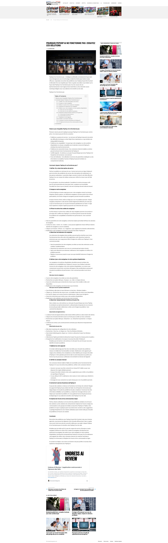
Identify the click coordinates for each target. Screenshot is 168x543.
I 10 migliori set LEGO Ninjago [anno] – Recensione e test (64, 14)
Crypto (83, 3)
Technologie (106, 3)
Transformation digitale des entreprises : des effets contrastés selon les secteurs (110, 113)
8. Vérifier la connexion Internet (65, 118)
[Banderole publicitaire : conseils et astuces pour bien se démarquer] (58, 504)
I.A (101, 3)
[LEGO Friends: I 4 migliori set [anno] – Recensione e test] (90, 10)
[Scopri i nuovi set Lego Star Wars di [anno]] (77, 10)
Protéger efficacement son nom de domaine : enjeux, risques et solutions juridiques (82, 513)
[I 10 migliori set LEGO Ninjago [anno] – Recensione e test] (65, 10)
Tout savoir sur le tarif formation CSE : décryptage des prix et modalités (56, 533)
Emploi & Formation (51, 530)
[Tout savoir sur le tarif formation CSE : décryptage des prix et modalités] (58, 524)
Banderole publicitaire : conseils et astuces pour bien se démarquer (57, 513)
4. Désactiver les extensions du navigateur (67, 106)
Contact (111, 541)
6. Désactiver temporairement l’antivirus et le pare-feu (70, 112)
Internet (78, 3)
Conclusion (58, 123)
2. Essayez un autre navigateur (65, 103)
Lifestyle (72, 3)
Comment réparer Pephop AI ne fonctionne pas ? (68, 100)
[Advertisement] (84, 30)
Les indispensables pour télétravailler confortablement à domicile (108, 127)
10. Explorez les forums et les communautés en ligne (71, 122)
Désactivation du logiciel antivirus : (67, 114)
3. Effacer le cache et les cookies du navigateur (68, 104)
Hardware (113, 3)
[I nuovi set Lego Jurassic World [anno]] (103, 11)
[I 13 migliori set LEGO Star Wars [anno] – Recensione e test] (52, 10)
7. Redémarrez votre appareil (64, 117)
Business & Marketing (93, 3)
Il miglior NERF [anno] (114, 16)
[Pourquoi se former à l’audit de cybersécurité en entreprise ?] (84, 524)
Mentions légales (118, 541)
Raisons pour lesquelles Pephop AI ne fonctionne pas (69, 98)
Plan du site (106, 541)
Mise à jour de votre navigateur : (66, 109)
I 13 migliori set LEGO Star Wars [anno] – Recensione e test (52, 14)
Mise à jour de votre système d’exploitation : (69, 111)
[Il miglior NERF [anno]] (115, 11)
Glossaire (100, 541)
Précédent (47, 12)
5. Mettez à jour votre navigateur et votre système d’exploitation (72, 108)
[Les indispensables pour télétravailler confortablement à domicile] (111, 120)
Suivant (121, 12)
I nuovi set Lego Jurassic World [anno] (101, 16)
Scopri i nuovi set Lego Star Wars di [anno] (77, 14)
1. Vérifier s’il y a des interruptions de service (68, 101)
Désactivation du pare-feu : (65, 115)
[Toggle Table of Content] (85, 96)
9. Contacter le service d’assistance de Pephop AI (69, 120)
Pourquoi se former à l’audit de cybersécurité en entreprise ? (80, 533)
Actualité (65, 3)
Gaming (120, 3)
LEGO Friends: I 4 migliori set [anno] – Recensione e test (90, 14)
